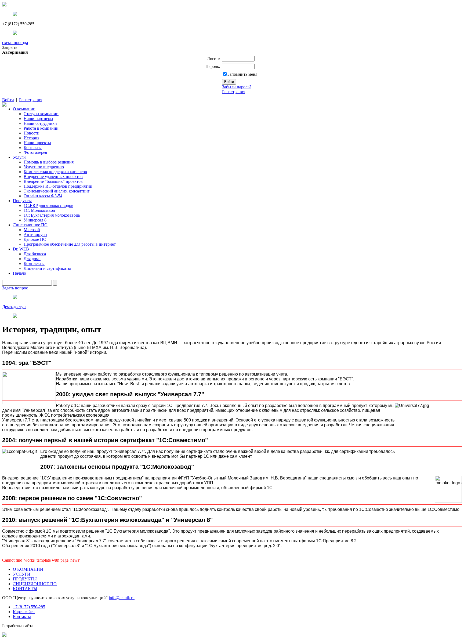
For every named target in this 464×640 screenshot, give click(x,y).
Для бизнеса (35, 254)
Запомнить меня (242, 74)
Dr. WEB (21, 249)
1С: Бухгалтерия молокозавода (52, 215)
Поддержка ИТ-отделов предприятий (58, 186)
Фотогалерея (35, 152)
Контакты (33, 147)
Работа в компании (41, 128)
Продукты (22, 200)
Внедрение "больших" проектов (53, 181)
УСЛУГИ (21, 574)
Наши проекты (37, 142)
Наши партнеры (38, 118)
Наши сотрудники (40, 123)
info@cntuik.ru (122, 597)
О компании (24, 109)
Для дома (32, 258)
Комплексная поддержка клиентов (55, 171)
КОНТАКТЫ (25, 588)
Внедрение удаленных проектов (53, 176)
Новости (31, 133)
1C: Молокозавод (39, 210)
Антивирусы (35, 234)
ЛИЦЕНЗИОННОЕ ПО (35, 583)
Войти (8, 99)
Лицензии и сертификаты (47, 268)
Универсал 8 (35, 220)
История (31, 138)
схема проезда (15, 42)
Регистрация (233, 91)
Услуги (19, 157)
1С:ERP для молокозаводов (48, 205)
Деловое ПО (35, 239)
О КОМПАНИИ (28, 569)
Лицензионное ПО (30, 225)
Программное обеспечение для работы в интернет (70, 244)
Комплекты (34, 263)
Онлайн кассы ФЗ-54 (43, 196)
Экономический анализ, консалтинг (57, 191)
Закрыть (9, 47)
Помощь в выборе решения (49, 162)
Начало (19, 273)
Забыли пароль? (236, 87)
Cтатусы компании (41, 113)
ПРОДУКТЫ (25, 579)
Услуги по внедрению (44, 167)
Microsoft (32, 229)
